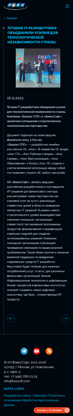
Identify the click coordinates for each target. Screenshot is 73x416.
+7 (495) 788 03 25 (24, 376)
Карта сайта (14, 389)
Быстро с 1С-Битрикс (49, 410)
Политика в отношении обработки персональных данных (34, 400)
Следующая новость (65, 318)
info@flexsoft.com (17, 381)
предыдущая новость (11, 318)
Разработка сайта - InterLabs (25, 395)
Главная (12, 18)
